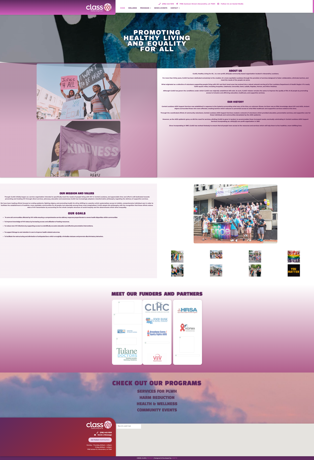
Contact (174, 8)
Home (122, 8)
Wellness (132, 8)
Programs (144, 8)
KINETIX (174, 458)
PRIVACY (150, 458)
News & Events (160, 8)
